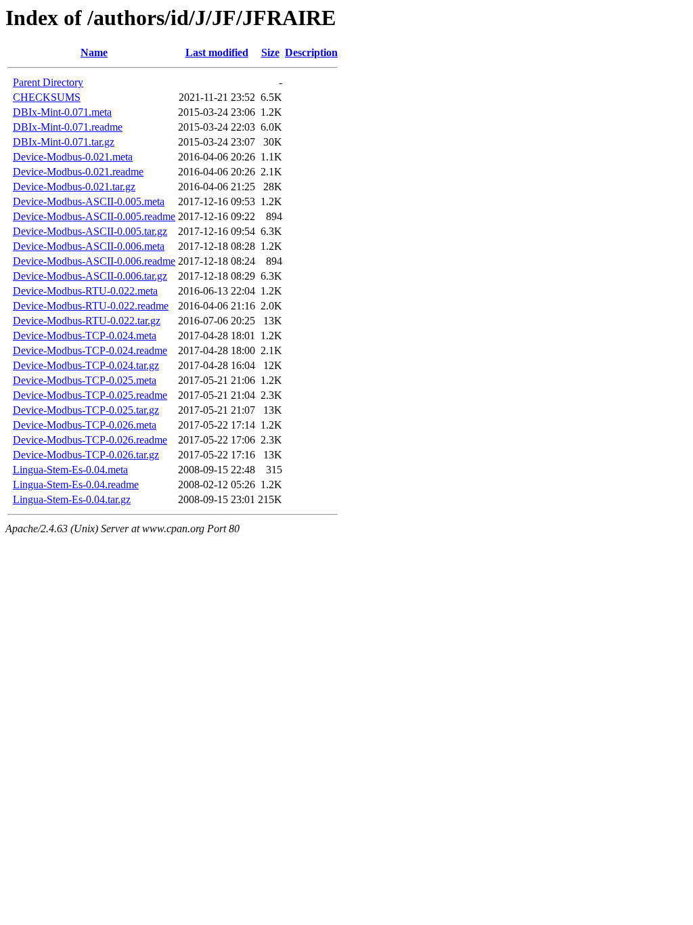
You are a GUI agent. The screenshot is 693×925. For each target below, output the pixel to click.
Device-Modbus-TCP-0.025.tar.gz (86, 410)
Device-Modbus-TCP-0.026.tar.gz (86, 454)
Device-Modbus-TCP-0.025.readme (90, 395)
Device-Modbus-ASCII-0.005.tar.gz (90, 231)
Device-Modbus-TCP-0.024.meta (84, 335)
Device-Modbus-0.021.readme (78, 171)
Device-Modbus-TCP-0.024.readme (90, 350)
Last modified (216, 52)
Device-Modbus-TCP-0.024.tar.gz (86, 365)
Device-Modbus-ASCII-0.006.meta (88, 246)
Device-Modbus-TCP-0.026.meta (84, 425)
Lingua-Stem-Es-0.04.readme (76, 484)
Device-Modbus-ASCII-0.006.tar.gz (90, 276)
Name (94, 52)
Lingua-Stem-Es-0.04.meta (70, 469)
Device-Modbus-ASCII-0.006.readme (94, 261)
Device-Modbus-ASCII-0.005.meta (88, 201)
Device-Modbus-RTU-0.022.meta (85, 291)
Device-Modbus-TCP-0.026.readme (90, 440)
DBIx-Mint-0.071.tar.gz (63, 142)
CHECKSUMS (47, 97)
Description (311, 52)
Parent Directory (48, 82)
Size (270, 52)
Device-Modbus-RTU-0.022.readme (91, 305)
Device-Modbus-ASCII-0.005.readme (94, 216)
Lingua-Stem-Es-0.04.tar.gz (72, 499)
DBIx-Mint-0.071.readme (67, 127)
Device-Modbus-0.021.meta (73, 157)
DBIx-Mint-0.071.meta (62, 112)
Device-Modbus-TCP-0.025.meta (84, 380)
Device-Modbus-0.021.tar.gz (74, 186)
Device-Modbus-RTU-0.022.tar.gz (86, 320)
